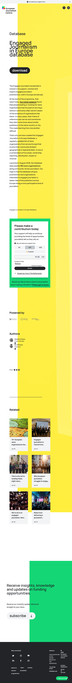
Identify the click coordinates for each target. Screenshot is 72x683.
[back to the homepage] (3, 7)
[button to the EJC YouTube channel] (28, 655)
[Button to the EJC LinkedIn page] (13, 661)
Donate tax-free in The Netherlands (29, 273)
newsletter (23, 670)
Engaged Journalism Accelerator (62, 325)
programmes (15, 673)
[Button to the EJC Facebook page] (21, 661)
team (22, 667)
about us (14, 668)
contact (30, 667)
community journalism (61, 351)
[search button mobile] (64, 8)
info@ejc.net (53, 671)
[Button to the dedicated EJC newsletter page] (28, 661)
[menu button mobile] (68, 8)
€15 (30, 247)
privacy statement (62, 666)
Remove (18, 263)
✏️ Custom (30, 252)
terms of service (62, 671)
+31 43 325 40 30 (52, 667)
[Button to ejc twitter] (13, 656)
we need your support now (37, 2)
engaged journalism (62, 339)
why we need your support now (25, 243)
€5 (19, 247)
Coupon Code (19, 261)
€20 (40, 247)
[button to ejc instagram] (21, 656)
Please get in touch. (40, 285)
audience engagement (62, 345)
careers (13, 670)
